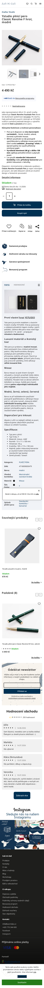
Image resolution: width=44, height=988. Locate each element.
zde (34, 972)
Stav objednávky (8, 914)
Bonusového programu (24, 98)
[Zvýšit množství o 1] (15, 196)
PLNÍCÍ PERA (24, 462)
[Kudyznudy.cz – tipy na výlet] (22, 962)
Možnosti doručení (13, 189)
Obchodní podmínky (10, 897)
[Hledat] (31, 4)
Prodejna (5, 860)
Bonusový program (9, 904)
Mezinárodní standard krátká (25, 475)
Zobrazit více (22, 795)
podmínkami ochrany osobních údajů (22, 698)
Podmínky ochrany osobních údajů (15, 900)
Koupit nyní (22, 213)
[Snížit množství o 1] (3, 196)
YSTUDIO (27, 117)
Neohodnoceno (18, 106)
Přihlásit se (22, 691)
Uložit (24, 238)
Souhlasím (22, 982)
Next (41, 519)
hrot (21, 317)
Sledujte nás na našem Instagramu (22, 816)
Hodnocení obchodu (22, 711)
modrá (21, 470)
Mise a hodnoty (8, 870)
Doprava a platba (9, 894)
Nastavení (22, 976)
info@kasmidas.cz (9, 924)
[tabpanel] (22, 555)
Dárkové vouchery (9, 910)
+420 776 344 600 (9, 927)
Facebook (6, 930)
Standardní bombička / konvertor (23, 503)
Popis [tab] (7, 285)
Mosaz (21, 481)
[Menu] (40, 3)
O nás (4, 867)
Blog (4, 874)
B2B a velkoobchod (9, 883)
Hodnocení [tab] (19, 285)
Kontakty (5, 864)
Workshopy (6, 877)
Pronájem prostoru (9, 880)
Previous (37, 519)
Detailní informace (11, 177)
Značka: (8, 12)
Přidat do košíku (24, 205)
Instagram (6, 934)
